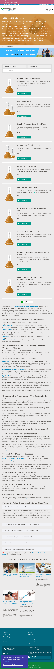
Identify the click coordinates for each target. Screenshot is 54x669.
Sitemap (5, 641)
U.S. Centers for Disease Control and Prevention (24, 306)
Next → (30, 302)
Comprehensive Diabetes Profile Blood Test (14, 458)
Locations (5, 639)
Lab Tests (5, 632)
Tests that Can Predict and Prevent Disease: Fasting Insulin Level (26, 602)
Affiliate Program (7, 637)
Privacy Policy (31, 639)
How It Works (6, 634)
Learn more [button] (7, 661)
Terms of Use (31, 637)
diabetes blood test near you (34, 499)
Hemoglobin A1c (7, 326)
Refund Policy (31, 641)
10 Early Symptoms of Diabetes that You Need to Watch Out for (10, 603)
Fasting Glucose (7, 329)
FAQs (29, 643)
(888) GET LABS (49, 4)
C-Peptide (6, 336)
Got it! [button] (13, 664)
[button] (47, 10)
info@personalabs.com (11, 2)
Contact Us (31, 632)
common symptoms (41, 475)
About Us (30, 634)
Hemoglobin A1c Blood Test (15, 460)
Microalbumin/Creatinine (10, 340)
